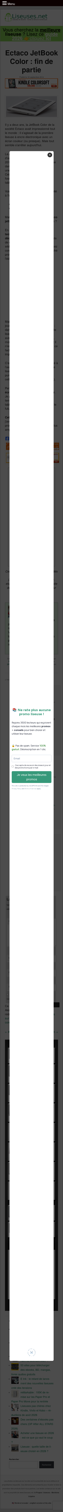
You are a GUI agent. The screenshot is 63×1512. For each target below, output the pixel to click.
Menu (11, 4)
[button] (5, 3)
